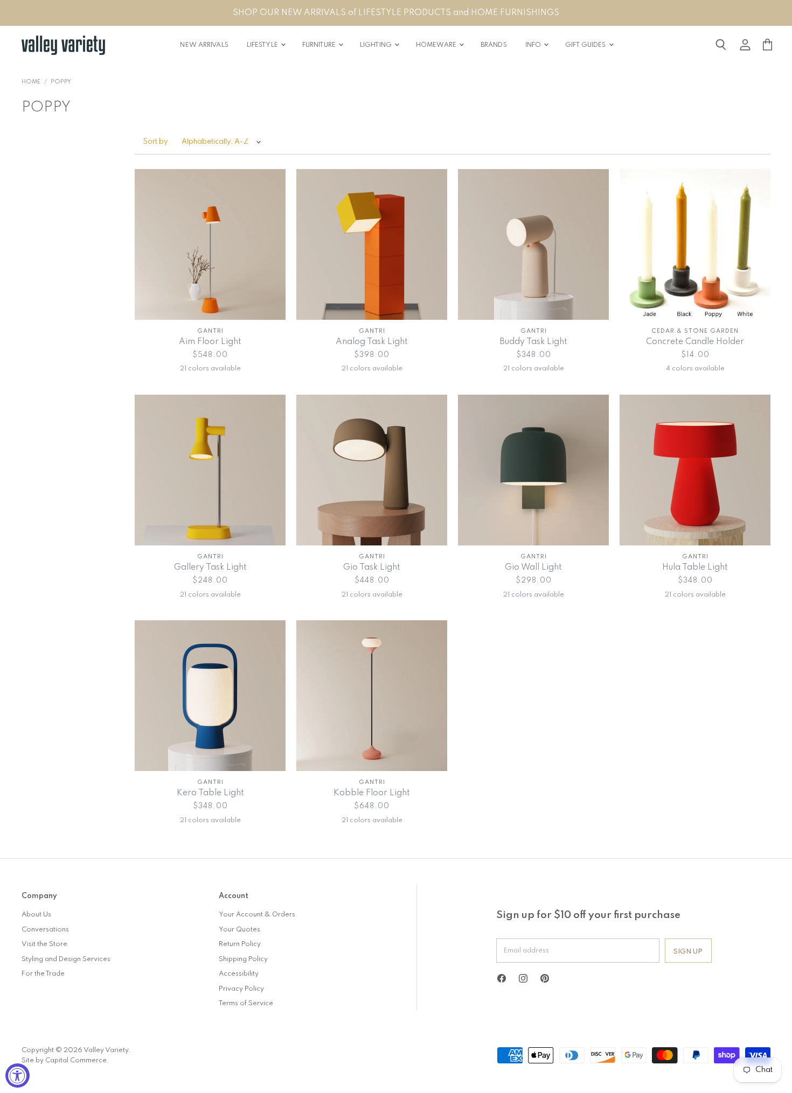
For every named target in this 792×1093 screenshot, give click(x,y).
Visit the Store (44, 944)
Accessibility (239, 973)
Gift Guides (586, 45)
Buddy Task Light (533, 342)
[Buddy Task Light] (533, 244)
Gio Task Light (371, 567)
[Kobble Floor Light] (371, 695)
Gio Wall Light (533, 567)
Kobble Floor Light (372, 793)
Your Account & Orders (257, 914)
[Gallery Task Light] (210, 470)
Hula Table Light (695, 567)
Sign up (688, 951)
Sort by (155, 141)
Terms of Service (246, 1003)
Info (534, 45)
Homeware (437, 45)
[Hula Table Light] (695, 470)
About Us (36, 914)
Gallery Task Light (210, 567)
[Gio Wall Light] (533, 470)
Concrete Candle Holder (695, 342)
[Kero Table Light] (210, 695)
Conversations (45, 929)
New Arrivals (204, 45)
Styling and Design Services (66, 959)
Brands (494, 45)
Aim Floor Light (210, 342)
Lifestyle (263, 45)
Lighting (376, 45)
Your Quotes (239, 929)
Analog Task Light (372, 342)
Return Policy (240, 944)
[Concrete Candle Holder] (695, 244)
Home (31, 82)
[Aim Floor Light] (210, 244)
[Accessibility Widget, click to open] (17, 1075)
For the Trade (43, 973)
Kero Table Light (210, 793)
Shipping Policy (243, 959)
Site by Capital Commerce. (65, 1060)
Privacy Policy (241, 988)
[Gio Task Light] (371, 470)
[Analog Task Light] (371, 244)
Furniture (319, 45)
